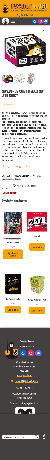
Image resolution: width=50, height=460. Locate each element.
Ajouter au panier (13, 254)
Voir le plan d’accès (24, 375)
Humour (17, 178)
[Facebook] (34, 21)
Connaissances (7, 178)
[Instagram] (40, 21)
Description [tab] (9, 104)
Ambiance (37, 175)
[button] (43, 31)
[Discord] (45, 21)
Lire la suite (37, 246)
